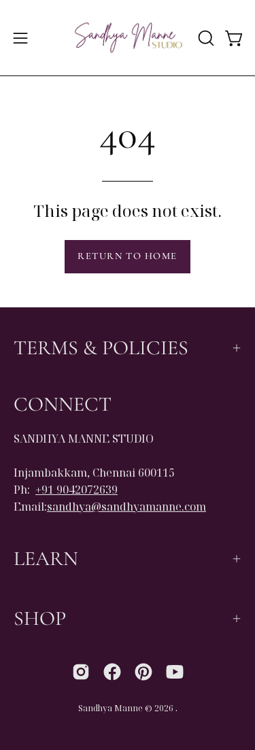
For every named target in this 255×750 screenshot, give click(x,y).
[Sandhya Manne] (127, 37)
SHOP (40, 618)
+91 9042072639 (76, 489)
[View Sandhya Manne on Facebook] (112, 672)
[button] (204, 38)
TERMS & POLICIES (101, 347)
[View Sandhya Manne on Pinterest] (143, 672)
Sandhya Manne (110, 708)
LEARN (46, 558)
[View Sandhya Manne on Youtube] (175, 672)
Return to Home (127, 256)
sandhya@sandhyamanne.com (126, 506)
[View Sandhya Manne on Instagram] (81, 672)
